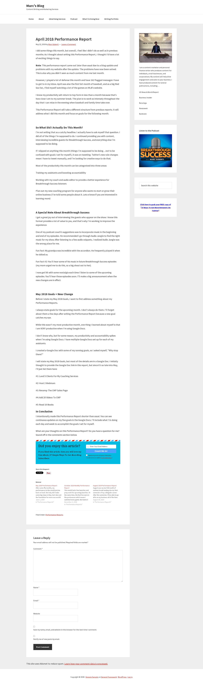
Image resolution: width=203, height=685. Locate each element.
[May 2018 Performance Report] (50, 493)
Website (36, 613)
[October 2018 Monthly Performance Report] (78, 495)
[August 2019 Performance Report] (107, 493)
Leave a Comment (68, 44)
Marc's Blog (35, 5)
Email (36, 600)
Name (36, 587)
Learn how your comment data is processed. (86, 663)
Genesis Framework (109, 677)
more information (106, 458)
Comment (38, 549)
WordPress (122, 677)
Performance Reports (54, 515)
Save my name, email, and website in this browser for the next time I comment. (65, 630)
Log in (130, 677)
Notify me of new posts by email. (46, 639)
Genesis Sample (92, 677)
